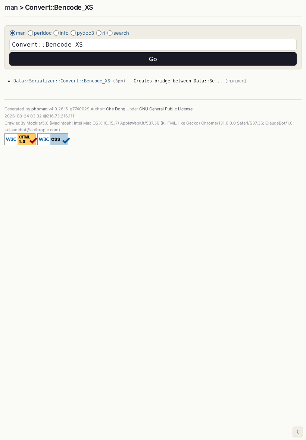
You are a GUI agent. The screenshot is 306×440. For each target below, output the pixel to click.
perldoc (42, 33)
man (11, 7)
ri (103, 33)
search (121, 33)
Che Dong (115, 108)
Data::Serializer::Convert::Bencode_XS (61, 81)
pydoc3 (85, 33)
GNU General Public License (166, 108)
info (64, 33)
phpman (39, 108)
